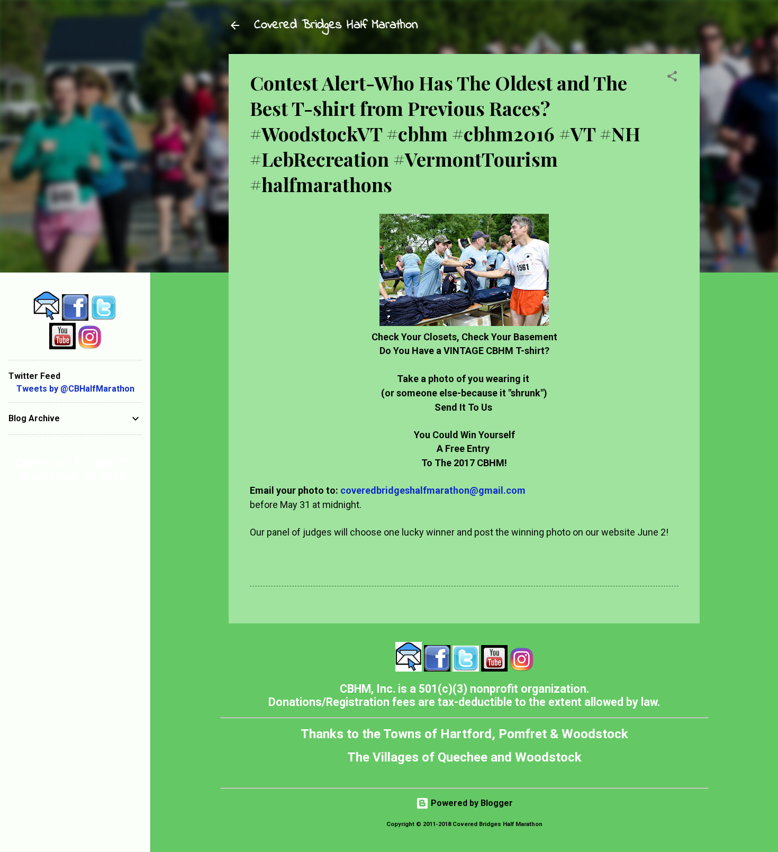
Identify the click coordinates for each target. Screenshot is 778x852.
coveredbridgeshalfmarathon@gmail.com (433, 490)
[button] (672, 78)
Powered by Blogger (471, 803)
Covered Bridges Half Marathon (336, 25)
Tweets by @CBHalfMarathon (75, 389)
